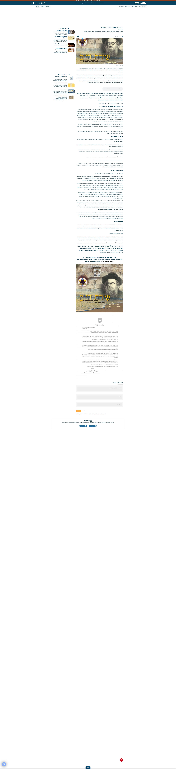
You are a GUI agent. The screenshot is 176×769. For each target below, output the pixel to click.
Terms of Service (101, 414)
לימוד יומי (144, 6)
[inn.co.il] (44, 3)
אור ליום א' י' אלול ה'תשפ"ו (134, 6)
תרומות (76, 3)
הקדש (37, 6)
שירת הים (114, 382)
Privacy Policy (95, 414)
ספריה (118, 382)
